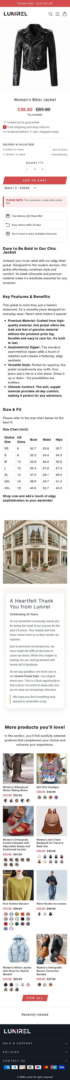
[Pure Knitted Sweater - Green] (17, 924)
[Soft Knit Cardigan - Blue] (39, 797)
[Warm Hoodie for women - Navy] (39, 914)
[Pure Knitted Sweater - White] (11, 924)
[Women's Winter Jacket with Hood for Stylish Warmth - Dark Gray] (17, 989)
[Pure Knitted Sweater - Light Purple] (11, 919)
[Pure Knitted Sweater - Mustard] (17, 914)
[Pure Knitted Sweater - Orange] (22, 914)
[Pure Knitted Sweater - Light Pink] (11, 929)
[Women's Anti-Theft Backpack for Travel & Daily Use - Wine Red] (62, 857)
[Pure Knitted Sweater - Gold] (28, 914)
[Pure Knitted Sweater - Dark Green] (11, 914)
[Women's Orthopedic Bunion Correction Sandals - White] (45, 985)
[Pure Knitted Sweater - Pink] (6, 914)
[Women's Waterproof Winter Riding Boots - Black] (11, 801)
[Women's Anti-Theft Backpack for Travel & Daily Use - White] (39, 857)
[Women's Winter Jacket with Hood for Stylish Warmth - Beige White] (17, 985)
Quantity (35, 162)
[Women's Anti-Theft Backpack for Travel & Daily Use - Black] (50, 857)
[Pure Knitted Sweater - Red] (6, 924)
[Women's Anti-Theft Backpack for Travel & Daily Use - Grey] (56, 861)
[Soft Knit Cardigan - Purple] (56, 797)
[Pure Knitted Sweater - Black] (22, 919)
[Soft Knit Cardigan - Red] (50, 797)
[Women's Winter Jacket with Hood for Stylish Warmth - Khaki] (11, 989)
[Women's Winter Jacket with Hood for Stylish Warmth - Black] (6, 985)
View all (35, 998)
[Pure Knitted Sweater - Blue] (6, 929)
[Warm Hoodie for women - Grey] (45, 914)
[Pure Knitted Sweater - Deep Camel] (28, 924)
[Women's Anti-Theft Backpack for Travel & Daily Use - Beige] (45, 861)
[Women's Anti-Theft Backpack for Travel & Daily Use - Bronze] (50, 861)
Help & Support (18, 1043)
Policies (11, 1052)
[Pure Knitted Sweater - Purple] (22, 924)
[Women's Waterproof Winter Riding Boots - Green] (28, 801)
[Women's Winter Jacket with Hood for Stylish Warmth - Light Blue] (22, 985)
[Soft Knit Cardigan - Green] (45, 797)
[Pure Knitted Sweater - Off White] (6, 919)
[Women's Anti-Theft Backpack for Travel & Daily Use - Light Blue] (45, 857)
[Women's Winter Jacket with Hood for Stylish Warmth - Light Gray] (6, 989)
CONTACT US (14, 1060)
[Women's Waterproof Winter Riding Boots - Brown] (17, 801)
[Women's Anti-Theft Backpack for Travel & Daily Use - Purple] (62, 861)
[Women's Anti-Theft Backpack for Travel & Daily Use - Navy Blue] (56, 857)
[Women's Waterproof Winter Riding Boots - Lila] (22, 801)
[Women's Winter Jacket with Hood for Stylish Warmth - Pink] (28, 985)
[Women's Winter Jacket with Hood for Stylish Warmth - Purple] (11, 985)
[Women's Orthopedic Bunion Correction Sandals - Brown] (50, 985)
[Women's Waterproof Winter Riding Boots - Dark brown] (6, 801)
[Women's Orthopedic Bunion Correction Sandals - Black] (39, 985)
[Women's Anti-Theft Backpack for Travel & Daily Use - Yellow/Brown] (39, 861)
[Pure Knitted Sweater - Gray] (28, 919)
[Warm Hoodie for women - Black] (50, 914)
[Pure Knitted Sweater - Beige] (17, 919)
